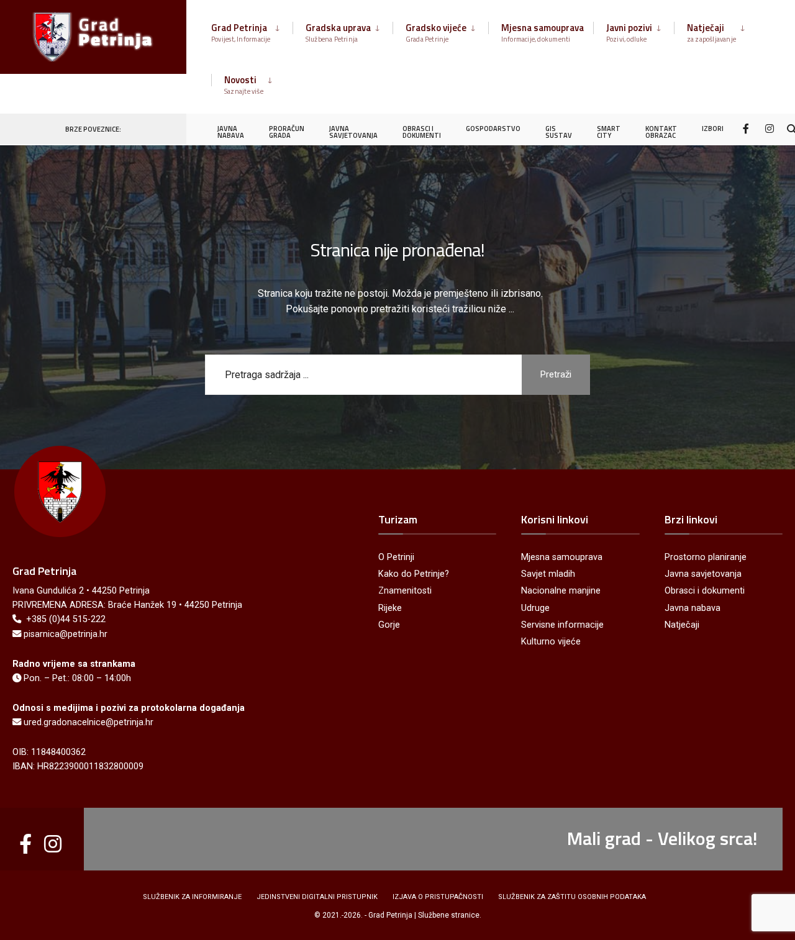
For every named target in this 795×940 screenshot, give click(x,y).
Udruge (535, 608)
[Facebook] (747, 128)
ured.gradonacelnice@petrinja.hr (88, 722)
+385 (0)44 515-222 (66, 619)
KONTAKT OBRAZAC (661, 132)
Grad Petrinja (241, 32)
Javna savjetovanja (703, 574)
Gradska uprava (338, 32)
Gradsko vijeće (436, 32)
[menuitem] (252, 30)
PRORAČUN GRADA (286, 132)
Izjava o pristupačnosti (438, 897)
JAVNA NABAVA (230, 132)
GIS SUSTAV (558, 132)
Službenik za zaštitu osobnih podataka (572, 897)
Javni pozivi (629, 32)
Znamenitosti (405, 590)
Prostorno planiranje (706, 557)
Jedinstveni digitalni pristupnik (317, 897)
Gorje (389, 625)
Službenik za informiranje (192, 897)
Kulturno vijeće (551, 641)
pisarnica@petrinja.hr (65, 634)
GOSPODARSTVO (493, 128)
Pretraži (555, 374)
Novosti (243, 84)
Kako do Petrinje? (413, 574)
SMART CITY (608, 132)
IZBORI (713, 128)
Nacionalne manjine (561, 590)
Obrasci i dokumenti (705, 590)
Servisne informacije (562, 625)
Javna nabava (692, 608)
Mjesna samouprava (542, 32)
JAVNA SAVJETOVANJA (353, 132)
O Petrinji (396, 557)
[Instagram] (769, 128)
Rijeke (390, 608)
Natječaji (712, 32)
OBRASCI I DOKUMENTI (421, 132)
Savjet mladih (548, 574)
